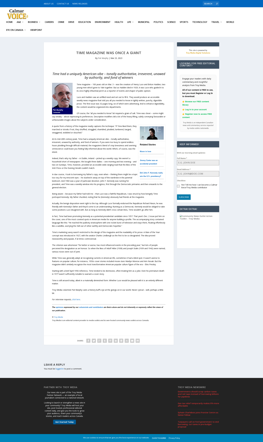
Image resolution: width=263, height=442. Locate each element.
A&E (19, 22)
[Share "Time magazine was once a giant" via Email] (132, 340)
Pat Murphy (103, 58)
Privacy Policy (174, 438)
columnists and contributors (91, 307)
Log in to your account (196, 109)
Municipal (144, 22)
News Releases (79, 3)
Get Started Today (64, 422)
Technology (199, 22)
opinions (59, 307)
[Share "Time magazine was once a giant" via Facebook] (88, 340)
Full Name (182, 158)
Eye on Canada (14, 30)
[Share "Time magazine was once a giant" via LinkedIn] (115, 340)
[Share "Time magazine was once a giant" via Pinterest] (110, 340)
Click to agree (159, 438)
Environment (103, 22)
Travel (215, 22)
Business (33, 22)
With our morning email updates (191, 153)
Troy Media (58, 317)
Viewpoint (36, 30)
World (230, 22)
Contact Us (63, 3)
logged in (60, 368)
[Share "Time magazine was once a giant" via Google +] (99, 340)
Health (119, 22)
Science (171, 22)
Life (129, 22)
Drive (71, 22)
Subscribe (184, 197)
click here (76, 299)
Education (84, 22)
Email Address (184, 169)
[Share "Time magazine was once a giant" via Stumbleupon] (126, 340)
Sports (184, 22)
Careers (49, 22)
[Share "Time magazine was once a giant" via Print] (137, 340)
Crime (61, 22)
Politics (158, 22)
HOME (9, 22)
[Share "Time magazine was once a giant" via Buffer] (121, 340)
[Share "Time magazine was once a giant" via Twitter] (94, 340)
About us (49, 3)
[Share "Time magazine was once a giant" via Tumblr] (105, 340)
